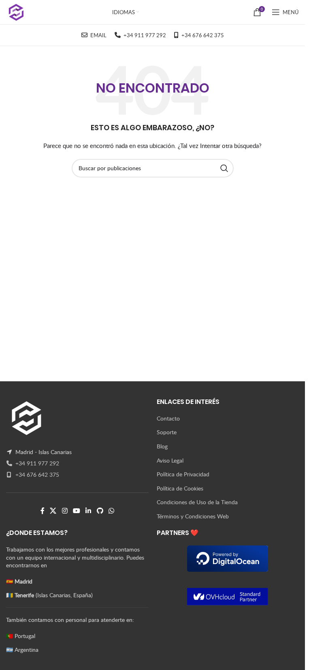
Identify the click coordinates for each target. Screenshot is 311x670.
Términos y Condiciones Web (193, 516)
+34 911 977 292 (36, 463)
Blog (162, 446)
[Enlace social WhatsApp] (111, 511)
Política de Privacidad (183, 474)
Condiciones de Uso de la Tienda (197, 502)
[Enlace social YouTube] (76, 511)
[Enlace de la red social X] (53, 511)
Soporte (167, 432)
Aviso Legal (170, 460)
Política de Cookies (180, 488)
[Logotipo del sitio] (16, 11)
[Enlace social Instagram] (64, 511)
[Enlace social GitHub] (100, 511)
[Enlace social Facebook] (42, 511)
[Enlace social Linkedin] (88, 511)
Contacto (168, 418)
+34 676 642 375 (36, 474)
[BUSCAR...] (224, 168)
